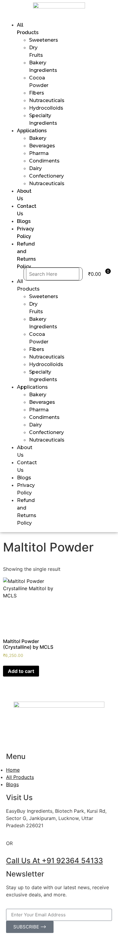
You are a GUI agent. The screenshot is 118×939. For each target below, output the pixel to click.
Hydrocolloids (46, 108)
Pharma (39, 153)
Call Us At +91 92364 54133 (54, 860)
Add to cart (21, 671)
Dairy (35, 168)
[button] (15, 274)
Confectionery (46, 176)
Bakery (37, 138)
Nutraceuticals (46, 100)
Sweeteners (43, 40)
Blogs (24, 221)
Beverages (42, 146)
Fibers (36, 93)
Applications (32, 130)
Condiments (44, 161)
